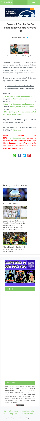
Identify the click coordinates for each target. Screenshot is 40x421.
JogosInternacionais (24, 396)
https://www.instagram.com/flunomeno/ (19, 104)
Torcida (26, 401)
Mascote (7, 398)
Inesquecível (19, 392)
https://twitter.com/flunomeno (22, 107)
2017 (9, 386)
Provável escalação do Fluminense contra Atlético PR (20, 27)
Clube (17, 388)
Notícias (20, 398)
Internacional (30, 392)
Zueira (16, 402)
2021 (25, 386)
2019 (17, 386)
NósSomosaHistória (30, 398)
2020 (22, 386)
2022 (29, 386)
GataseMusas (9, 392)
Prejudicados (9, 400)
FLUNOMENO (6, 2)
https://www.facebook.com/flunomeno (18, 96)
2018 (13, 386)
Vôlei (12, 402)
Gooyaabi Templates (31, 418)
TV (21, 400)
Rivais (16, 401)
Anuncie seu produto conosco (25, 414)
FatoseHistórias (9, 390)
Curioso (24, 388)
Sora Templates (12, 418)
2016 (6, 386)
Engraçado (32, 388)
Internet (7, 394)
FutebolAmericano (30, 390)
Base (6, 388)
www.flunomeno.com (17, 138)
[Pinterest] (29, 156)
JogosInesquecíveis (10, 396)
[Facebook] (19, 156)
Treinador (7, 402)
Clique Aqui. (16, 130)
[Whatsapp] (14, 156)
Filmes (20, 390)
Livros (33, 396)
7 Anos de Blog (8, 414)
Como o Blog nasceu (11, 411)
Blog (11, 388)
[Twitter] (24, 156)
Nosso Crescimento (27, 411)
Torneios (32, 400)
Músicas (12, 398)
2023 (33, 386)
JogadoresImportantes (28, 394)
